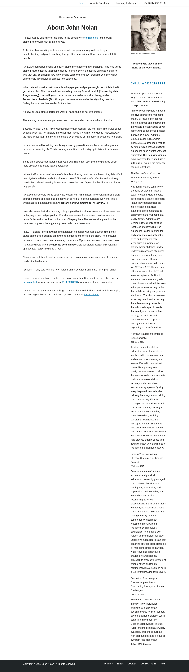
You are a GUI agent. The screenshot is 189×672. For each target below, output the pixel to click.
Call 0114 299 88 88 (155, 3)
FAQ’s (163, 664)
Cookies (132, 664)
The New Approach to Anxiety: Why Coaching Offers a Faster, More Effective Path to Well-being (148, 97)
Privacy (108, 664)
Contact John (148, 664)
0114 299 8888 (70, 282)
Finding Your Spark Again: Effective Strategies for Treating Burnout (147, 458)
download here (91, 294)
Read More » (145, 644)
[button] (85, 3)
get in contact (30, 282)
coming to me (91, 38)
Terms (120, 664)
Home (62, 17)
